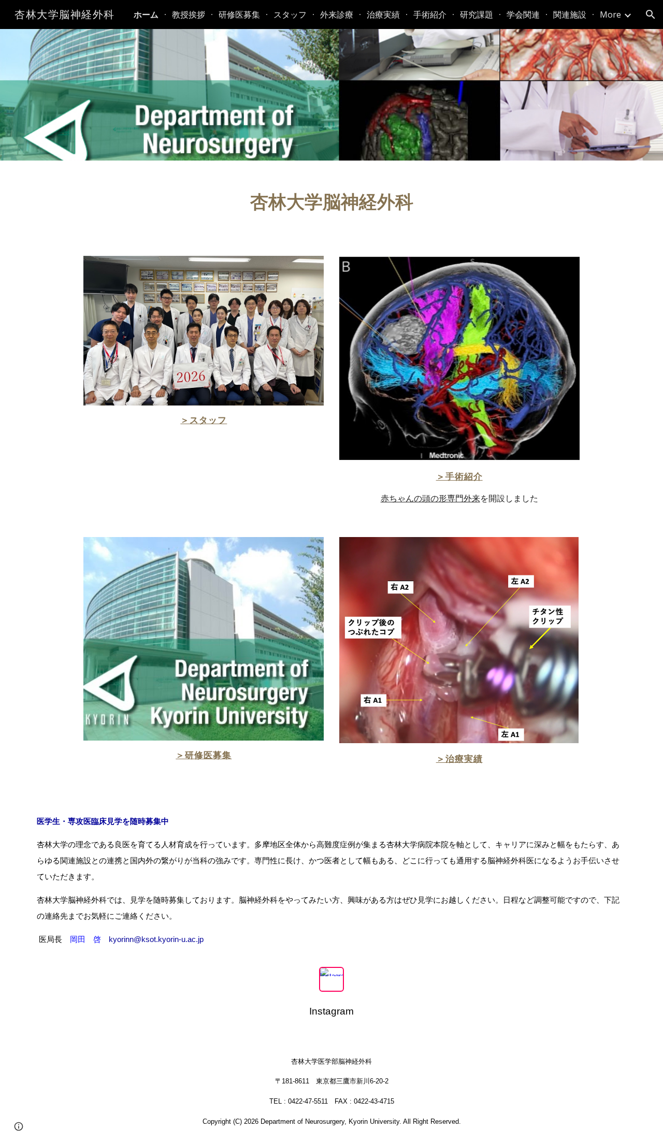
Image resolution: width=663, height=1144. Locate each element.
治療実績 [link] (383, 14)
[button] (650, 14)
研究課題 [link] (476, 14)
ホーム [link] (146, 14)
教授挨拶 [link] (188, 14)
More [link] (610, 14)
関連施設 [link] (569, 14)
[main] (331, 202)
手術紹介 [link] (429, 14)
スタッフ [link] (290, 14)
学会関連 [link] (523, 14)
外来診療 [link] (336, 14)
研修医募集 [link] (239, 14)
